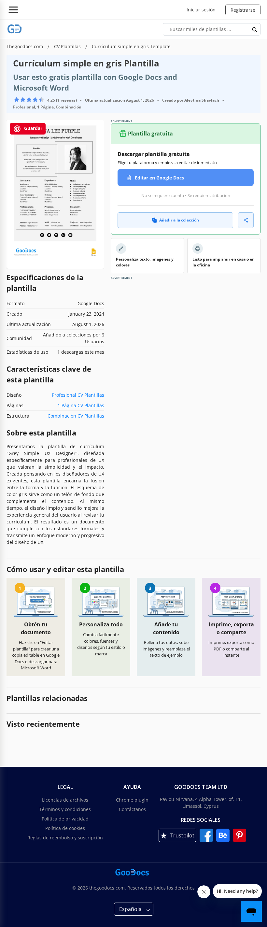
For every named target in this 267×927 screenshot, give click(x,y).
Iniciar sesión (201, 10)
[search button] (255, 29)
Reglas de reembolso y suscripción (65, 837)
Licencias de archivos (65, 800)
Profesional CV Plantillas (78, 395)
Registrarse (243, 10)
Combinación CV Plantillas (76, 416)
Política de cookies (65, 828)
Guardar (32, 128)
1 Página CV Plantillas (81, 405)
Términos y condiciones (65, 809)
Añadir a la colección (179, 220)
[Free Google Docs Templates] (15, 29)
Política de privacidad (65, 819)
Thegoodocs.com (25, 46)
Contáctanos (132, 809)
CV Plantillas (68, 46)
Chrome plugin (132, 800)
